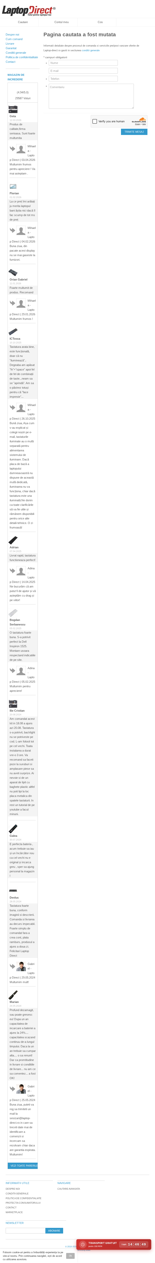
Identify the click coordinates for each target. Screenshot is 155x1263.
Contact (11, 1207)
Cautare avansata (68, 1189)
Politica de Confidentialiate (23, 1198)
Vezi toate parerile (24, 1165)
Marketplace (14, 1212)
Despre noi (13, 1189)
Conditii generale (17, 1193)
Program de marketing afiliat (77, 1250)
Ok (70, 1255)
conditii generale (91, 50)
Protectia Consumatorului (23, 1203)
